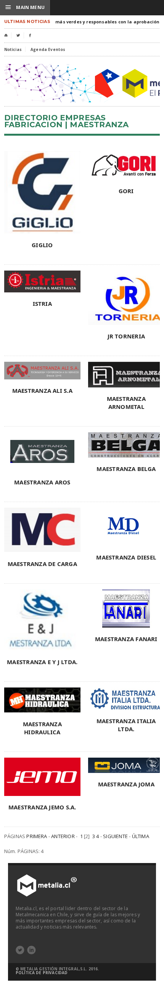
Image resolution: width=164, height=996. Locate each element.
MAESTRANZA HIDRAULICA (42, 728)
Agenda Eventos (48, 49)
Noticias (13, 49)
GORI (126, 191)
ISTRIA (42, 303)
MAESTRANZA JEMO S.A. (42, 807)
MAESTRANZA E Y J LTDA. (42, 662)
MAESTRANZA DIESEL (126, 557)
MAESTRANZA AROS (42, 482)
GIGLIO (42, 245)
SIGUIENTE (115, 836)
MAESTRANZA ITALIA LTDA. (126, 725)
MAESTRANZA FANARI (126, 639)
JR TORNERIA (126, 336)
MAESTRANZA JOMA (126, 784)
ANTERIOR (63, 836)
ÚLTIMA (140, 836)
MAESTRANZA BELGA (126, 469)
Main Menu (25, 7)
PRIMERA (36, 836)
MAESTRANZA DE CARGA (42, 564)
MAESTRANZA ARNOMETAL (126, 402)
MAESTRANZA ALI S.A (42, 390)
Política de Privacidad (42, 973)
